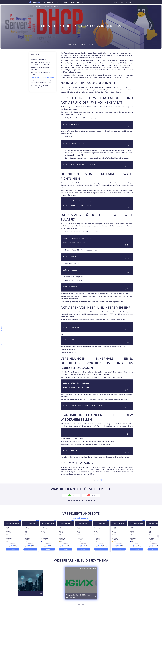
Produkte (65, 2)
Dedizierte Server (49, 2)
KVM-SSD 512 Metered (12, 523)
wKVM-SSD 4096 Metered (136, 523)
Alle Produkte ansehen (81, 518)
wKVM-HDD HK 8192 (48, 523)
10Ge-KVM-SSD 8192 (154, 523)
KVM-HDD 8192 (65, 523)
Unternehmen (75, 2)
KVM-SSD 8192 (83, 523)
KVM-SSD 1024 (101, 523)
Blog (83, 2)
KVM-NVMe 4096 (30, 523)
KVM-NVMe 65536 (119, 523)
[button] (158, 536)
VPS (58, 2)
